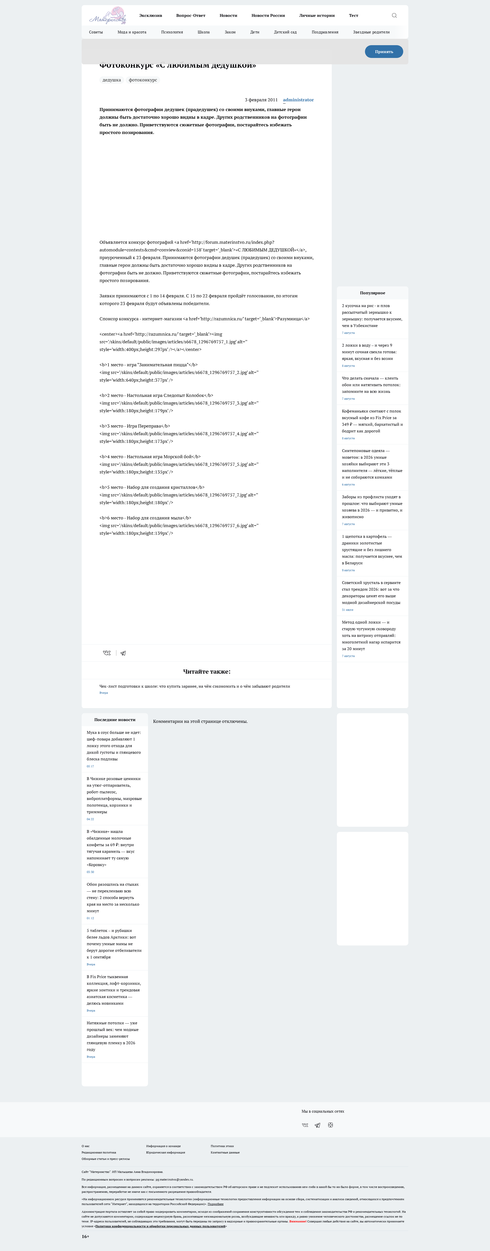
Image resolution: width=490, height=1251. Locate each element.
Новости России (268, 15)
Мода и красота (132, 32)
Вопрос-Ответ (190, 15)
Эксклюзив (150, 15)
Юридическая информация (165, 1152)
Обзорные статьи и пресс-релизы (106, 1159)
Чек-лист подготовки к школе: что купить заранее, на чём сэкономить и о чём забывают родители (195, 689)
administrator (298, 100)
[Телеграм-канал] (317, 1125)
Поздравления (325, 32)
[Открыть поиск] (394, 15)
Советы (96, 32)
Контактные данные (225, 1152)
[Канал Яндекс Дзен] (330, 1125)
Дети (254, 32)
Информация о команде (163, 1146)
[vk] (107, 653)
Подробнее (216, 1204)
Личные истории (317, 15)
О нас (86, 1146)
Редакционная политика (99, 1152)
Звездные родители (371, 32)
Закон (230, 32)
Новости (228, 15)
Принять (384, 51)
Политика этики (222, 1146)
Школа (204, 32)
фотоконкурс (143, 80)
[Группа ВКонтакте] (305, 1125)
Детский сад (285, 32)
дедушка (112, 80)
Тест (353, 15)
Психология (172, 32)
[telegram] (125, 653)
